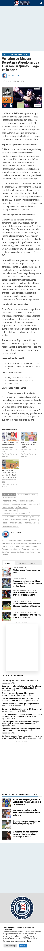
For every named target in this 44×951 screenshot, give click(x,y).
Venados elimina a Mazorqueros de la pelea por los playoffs (26, 822)
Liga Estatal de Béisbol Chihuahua (15, 513)
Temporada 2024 (31, 523)
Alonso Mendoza (9, 498)
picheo (5, 520)
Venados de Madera (10, 526)
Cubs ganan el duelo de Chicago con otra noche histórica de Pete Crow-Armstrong (22, 715)
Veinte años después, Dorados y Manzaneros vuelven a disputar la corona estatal (27, 801)
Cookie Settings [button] (10, 945)
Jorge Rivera (8, 507)
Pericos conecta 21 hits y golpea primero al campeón (27, 616)
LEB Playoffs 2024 (9, 510)
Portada (34, 520)
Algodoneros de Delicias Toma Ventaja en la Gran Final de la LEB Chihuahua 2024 (9, 473)
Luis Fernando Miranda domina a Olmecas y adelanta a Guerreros (26, 604)
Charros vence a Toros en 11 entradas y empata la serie (25, 593)
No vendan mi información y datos (18, 941)
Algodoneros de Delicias (27, 494)
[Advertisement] (22, 28)
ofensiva (35, 516)
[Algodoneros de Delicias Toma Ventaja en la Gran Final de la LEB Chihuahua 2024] (10, 464)
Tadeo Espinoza (16, 523)
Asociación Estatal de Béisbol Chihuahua (18, 501)
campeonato (33, 504)
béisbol (6, 504)
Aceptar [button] (22, 945)
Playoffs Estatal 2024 (19, 520)
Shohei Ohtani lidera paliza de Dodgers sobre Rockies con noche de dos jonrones (21, 729)
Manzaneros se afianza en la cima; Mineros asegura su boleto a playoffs (26, 812)
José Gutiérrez (21, 507)
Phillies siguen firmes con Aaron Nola (26, 571)
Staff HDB (15, 75)
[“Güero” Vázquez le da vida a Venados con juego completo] (10, 436)
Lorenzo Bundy (8, 516)
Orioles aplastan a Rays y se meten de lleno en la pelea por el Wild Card (22, 736)
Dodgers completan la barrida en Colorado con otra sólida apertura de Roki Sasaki (27, 583)
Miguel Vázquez (23, 516)
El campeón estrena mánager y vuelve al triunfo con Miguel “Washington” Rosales (25, 834)
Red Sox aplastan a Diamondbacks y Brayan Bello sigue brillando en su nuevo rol (20, 722)
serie (5, 523)
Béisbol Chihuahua (19, 504)
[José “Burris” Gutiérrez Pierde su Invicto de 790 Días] (29, 436)
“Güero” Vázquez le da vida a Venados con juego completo (10, 444)
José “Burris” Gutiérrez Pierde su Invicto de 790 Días (29, 444)
